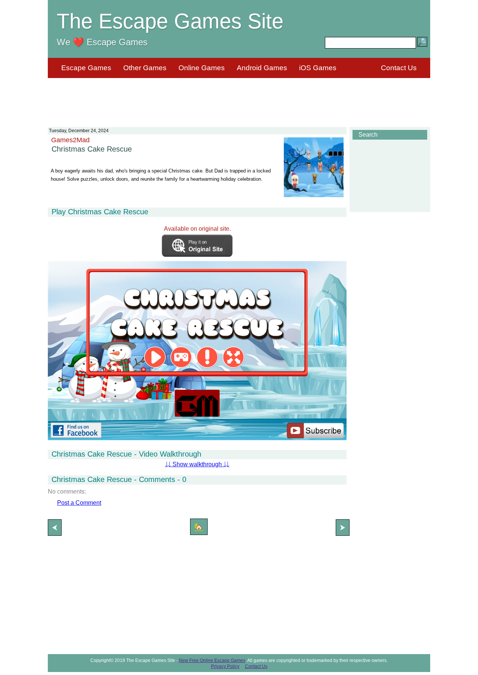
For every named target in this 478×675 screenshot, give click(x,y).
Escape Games (86, 68)
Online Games (202, 68)
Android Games (262, 68)
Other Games (145, 68)
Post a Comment (79, 503)
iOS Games (317, 68)
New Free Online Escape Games (212, 660)
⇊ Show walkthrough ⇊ (197, 464)
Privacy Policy (225, 666)
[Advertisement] (239, 98)
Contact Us (399, 68)
